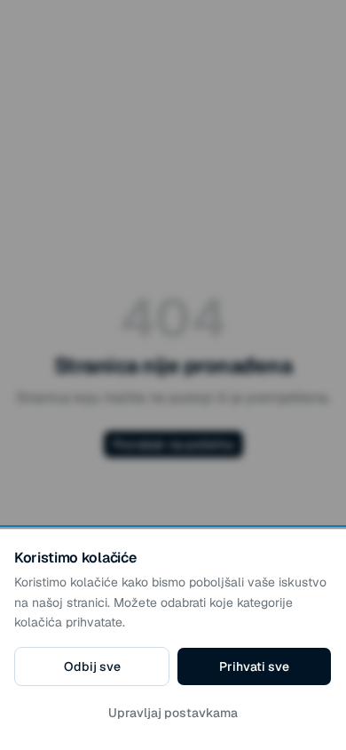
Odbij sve (92, 666)
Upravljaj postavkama (173, 713)
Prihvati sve (254, 666)
